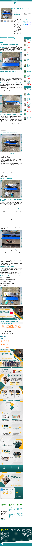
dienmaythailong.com (4, 519)
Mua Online (17, 14)
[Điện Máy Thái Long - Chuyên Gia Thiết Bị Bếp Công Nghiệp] (15, 3)
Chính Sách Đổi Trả (20, 507)
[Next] (11, 13)
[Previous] (1, 13)
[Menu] (1, 3)
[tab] (1, 42)
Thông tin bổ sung (9, 42)
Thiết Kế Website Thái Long (16, 543)
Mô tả (1, 42)
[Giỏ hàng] (30, 3)
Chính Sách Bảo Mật (20, 515)
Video (4, 42)
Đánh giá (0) (15, 42)
